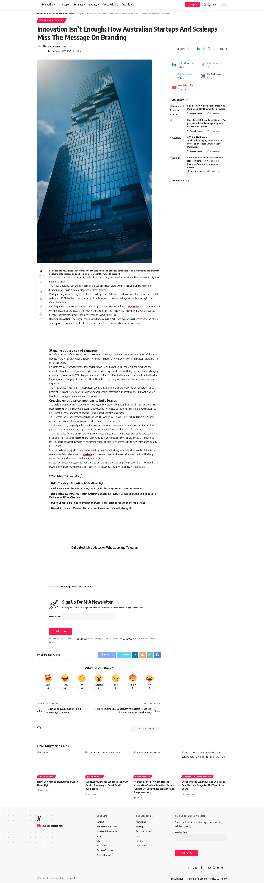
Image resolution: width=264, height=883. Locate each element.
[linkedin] (184, 65)
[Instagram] (213, 76)
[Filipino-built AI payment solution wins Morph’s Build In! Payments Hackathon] (177, 110)
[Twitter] (184, 76)
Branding (65, 586)
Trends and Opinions (51, 20)
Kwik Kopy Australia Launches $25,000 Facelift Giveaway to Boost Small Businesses (96, 488)
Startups (86, 586)
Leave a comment (146, 728)
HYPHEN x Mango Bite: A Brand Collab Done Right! (78, 483)
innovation (133, 306)
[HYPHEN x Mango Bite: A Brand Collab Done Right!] (59, 764)
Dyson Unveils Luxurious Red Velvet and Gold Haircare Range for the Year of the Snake (98, 502)
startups (54, 323)
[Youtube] (184, 87)
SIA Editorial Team (57, 46)
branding (54, 289)
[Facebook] (213, 65)
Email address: (55, 616)
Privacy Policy (128, 638)
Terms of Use (81, 638)
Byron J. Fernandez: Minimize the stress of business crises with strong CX (91, 508)
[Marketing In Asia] (44, 868)
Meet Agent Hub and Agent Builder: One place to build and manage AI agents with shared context (207, 123)
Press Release (196, 113)
